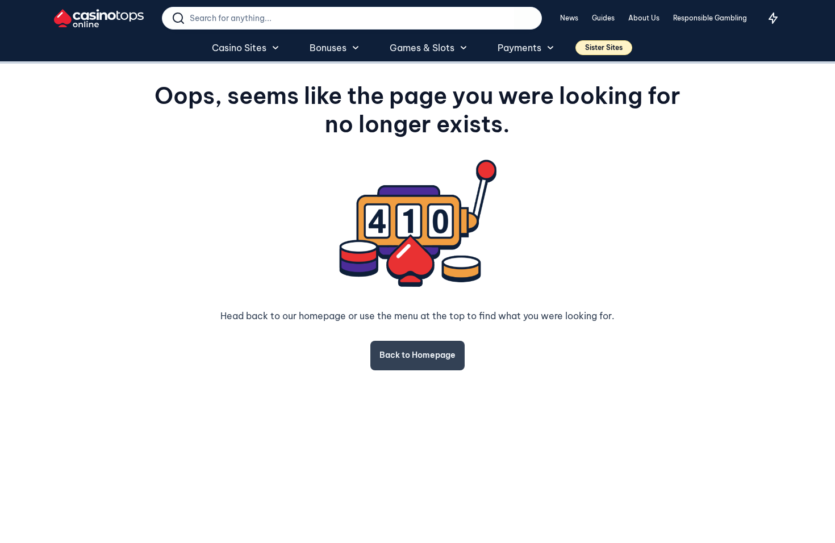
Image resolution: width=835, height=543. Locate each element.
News (569, 18)
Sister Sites (604, 47)
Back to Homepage (417, 355)
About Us (643, 18)
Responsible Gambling (710, 18)
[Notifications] (773, 18)
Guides (603, 18)
